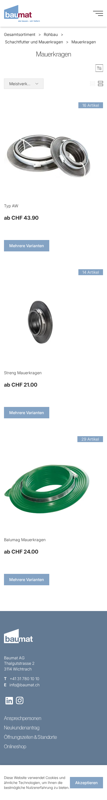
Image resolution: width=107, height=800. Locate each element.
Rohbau (51, 34)
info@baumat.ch (24, 684)
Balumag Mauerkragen (25, 539)
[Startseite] (22, 13)
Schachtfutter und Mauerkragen (34, 41)
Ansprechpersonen (22, 718)
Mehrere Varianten (26, 245)
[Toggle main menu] (98, 13)
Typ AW (11, 205)
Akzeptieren (86, 782)
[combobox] (24, 84)
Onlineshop (15, 746)
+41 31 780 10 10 (24, 678)
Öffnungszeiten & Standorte (30, 737)
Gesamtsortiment (19, 34)
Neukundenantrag (21, 727)
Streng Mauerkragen (23, 372)
